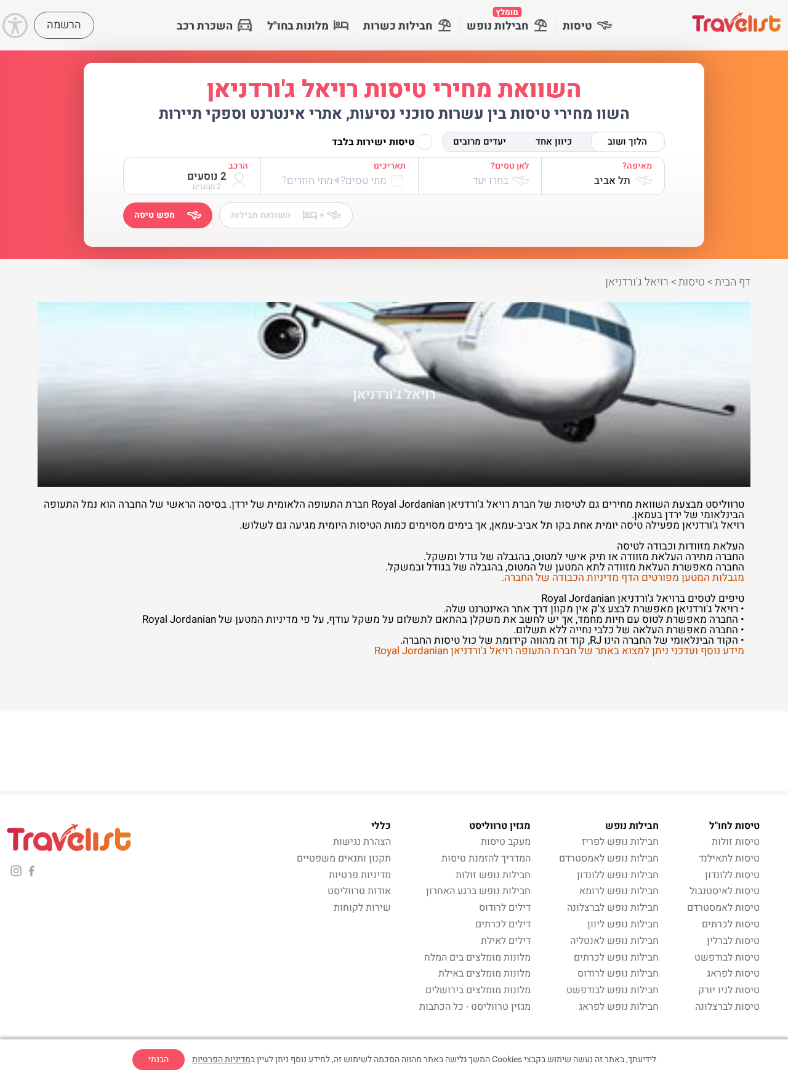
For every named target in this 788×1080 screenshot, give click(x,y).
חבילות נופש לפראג (619, 1006)
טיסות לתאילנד (729, 858)
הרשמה (64, 25)
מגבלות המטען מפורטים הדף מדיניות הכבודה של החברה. (623, 577)
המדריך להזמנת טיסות (486, 858)
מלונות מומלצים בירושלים (478, 990)
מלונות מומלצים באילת (484, 973)
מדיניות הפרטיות (221, 1059)
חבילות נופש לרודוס (618, 973)
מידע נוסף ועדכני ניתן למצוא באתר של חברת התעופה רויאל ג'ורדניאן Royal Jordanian (559, 650)
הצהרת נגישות (362, 841)
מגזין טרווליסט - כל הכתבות (475, 1006)
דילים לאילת (506, 941)
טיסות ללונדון (732, 875)
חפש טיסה (154, 215)
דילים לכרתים (503, 924)
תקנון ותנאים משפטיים (344, 858)
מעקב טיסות (506, 841)
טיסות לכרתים (731, 924)
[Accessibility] (15, 25)
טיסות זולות (736, 841)
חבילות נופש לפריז (620, 841)
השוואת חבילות (277, 215)
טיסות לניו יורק (729, 990)
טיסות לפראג (733, 973)
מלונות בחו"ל (298, 26)
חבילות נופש (497, 20)
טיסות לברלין (733, 941)
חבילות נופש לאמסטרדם (609, 858)
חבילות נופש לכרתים (616, 957)
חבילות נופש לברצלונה (613, 907)
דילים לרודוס (505, 907)
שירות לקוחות (362, 907)
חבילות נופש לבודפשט (612, 990)
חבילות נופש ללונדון (618, 875)
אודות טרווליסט (359, 891)
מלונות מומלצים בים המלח (477, 957)
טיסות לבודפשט (727, 957)
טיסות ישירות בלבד (373, 142)
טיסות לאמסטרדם (723, 907)
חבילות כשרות (397, 26)
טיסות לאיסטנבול (725, 891)
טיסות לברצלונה (727, 1006)
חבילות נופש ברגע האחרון (478, 891)
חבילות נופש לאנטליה (614, 941)
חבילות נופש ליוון (623, 924)
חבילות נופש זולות (493, 875)
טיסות (577, 26)
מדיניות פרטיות (360, 875)
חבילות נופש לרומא (619, 891)
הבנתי (158, 1059)
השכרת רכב (205, 26)
